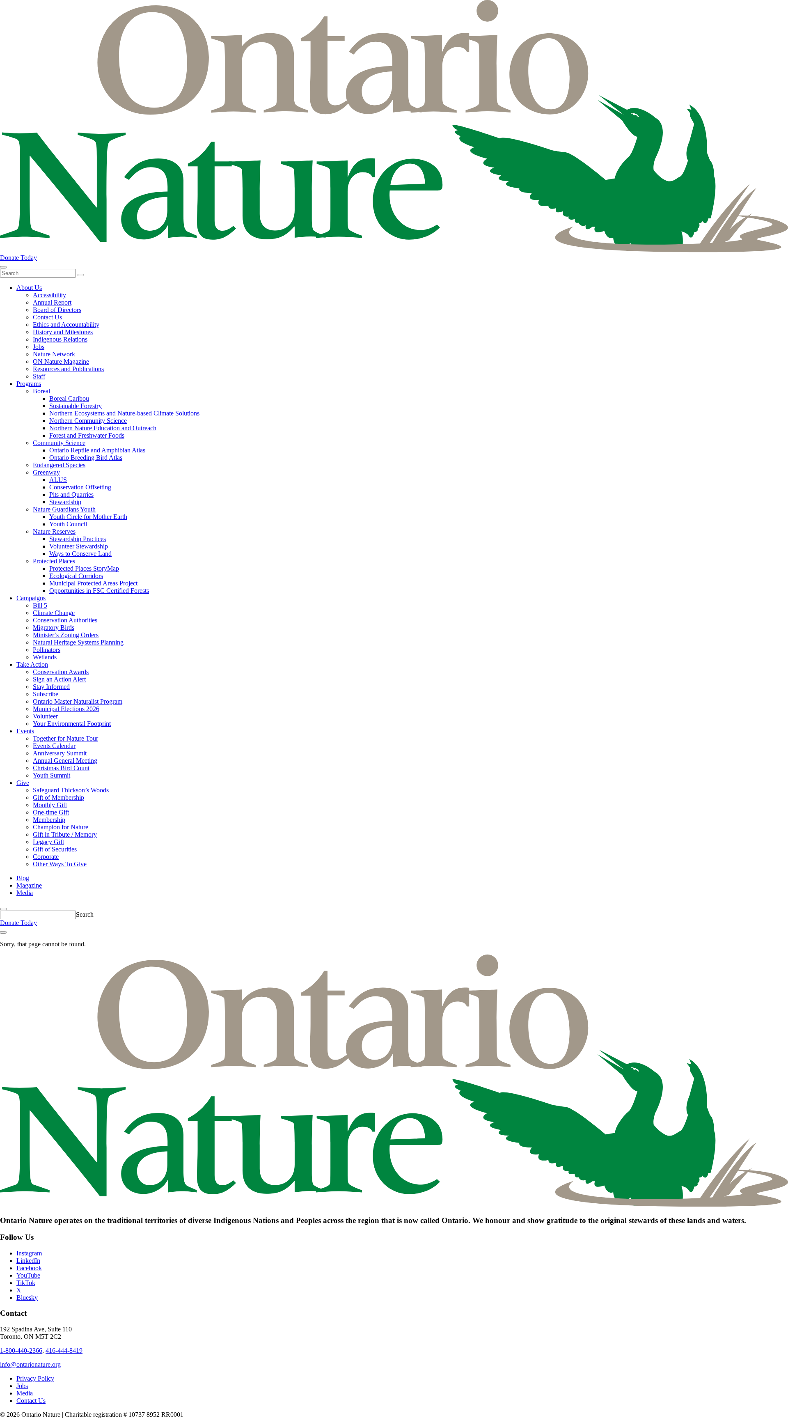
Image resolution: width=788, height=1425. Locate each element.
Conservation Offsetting (80, 487)
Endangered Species (59, 464)
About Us (29, 287)
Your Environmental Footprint (72, 723)
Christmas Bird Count (61, 767)
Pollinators (46, 649)
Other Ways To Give (60, 864)
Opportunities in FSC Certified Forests (99, 590)
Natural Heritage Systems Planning (78, 642)
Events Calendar (54, 745)
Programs (28, 383)
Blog (22, 877)
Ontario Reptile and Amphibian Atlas (97, 450)
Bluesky (27, 1297)
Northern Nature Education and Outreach (102, 428)
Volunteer (45, 716)
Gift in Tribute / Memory (65, 834)
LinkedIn (28, 1260)
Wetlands (45, 657)
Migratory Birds (53, 627)
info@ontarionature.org (30, 1364)
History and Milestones (63, 331)
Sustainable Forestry (75, 405)
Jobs (38, 346)
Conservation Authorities (65, 620)
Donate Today (18, 257)
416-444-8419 (64, 1350)
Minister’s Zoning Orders (65, 634)
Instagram (29, 1253)
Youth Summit (51, 775)
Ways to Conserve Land (80, 553)
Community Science (59, 442)
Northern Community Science (88, 420)
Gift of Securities (55, 849)
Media (24, 892)
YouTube (28, 1275)
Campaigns (31, 597)
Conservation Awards (61, 671)
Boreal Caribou (69, 398)
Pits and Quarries (71, 494)
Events (25, 730)
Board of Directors (57, 309)
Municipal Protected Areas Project (93, 583)
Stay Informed (51, 686)
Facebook (29, 1267)
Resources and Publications (68, 368)
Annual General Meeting (65, 760)
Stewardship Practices (77, 538)
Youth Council (68, 524)
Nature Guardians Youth (64, 509)
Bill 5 (40, 605)
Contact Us (47, 317)
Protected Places (54, 561)
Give (22, 782)
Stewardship (65, 501)
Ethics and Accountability (66, 324)
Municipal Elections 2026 (66, 708)
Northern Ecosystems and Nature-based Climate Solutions (124, 413)
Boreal (41, 391)
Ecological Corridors (76, 575)
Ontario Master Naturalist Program (77, 701)
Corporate (46, 856)
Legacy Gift (48, 841)
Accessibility (49, 294)
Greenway (46, 472)
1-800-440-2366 (21, 1350)
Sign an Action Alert (59, 679)
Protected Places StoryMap (84, 568)
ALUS (58, 479)
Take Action (32, 664)
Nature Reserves (54, 531)
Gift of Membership (58, 797)
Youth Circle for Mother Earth (88, 516)
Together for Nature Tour (65, 738)
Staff (39, 376)
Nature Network (54, 354)
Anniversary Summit (60, 753)
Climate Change (54, 612)
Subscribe (45, 694)
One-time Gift (51, 812)
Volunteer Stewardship (78, 546)
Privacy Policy (35, 1378)
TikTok (25, 1282)
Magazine (29, 885)
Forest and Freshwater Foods (86, 435)
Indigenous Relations (60, 339)
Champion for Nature (60, 827)
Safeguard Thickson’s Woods (71, 790)
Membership (49, 819)
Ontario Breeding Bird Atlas (85, 457)
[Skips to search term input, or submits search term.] (3, 909)
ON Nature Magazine (61, 361)
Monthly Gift (50, 804)
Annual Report (52, 302)
